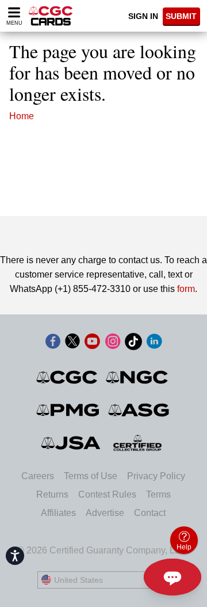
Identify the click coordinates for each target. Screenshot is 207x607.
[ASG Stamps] (139, 410)
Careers (37, 476)
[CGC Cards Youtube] (92, 343)
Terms (158, 494)
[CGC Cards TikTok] (133, 343)
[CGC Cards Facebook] (53, 343)
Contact (150, 513)
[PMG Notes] (68, 410)
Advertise (105, 513)
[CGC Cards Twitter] (72, 343)
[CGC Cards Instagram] (112, 343)
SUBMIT (181, 16)
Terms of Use (90, 476)
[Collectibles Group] (137, 443)
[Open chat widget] (172, 577)
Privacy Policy (156, 476)
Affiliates (58, 513)
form (186, 289)
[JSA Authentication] (70, 443)
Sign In (143, 16)
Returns (52, 494)
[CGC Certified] (51, 16)
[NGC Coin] (138, 377)
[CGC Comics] (67, 377)
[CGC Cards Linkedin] (154, 343)
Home (21, 116)
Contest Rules (107, 494)
